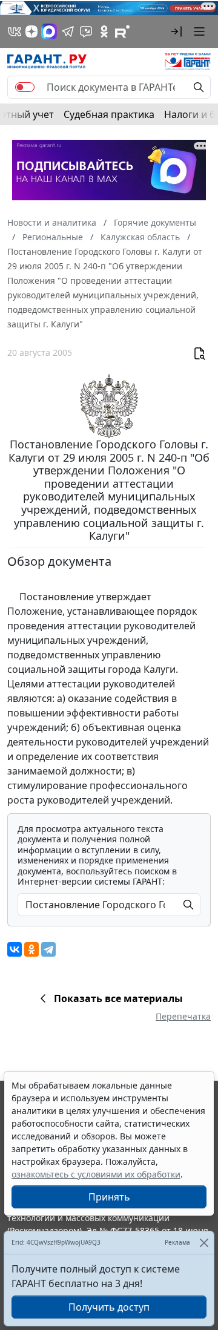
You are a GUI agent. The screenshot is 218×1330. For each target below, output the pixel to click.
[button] (176, 31)
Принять (109, 1197)
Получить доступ (109, 1307)
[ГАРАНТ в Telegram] (68, 31)
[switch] (25, 87)
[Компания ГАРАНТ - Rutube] (122, 31)
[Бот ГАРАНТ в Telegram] (86, 31)
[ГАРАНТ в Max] (49, 31)
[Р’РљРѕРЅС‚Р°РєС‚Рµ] (14, 949)
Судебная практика (109, 114)
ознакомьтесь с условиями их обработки (96, 1174)
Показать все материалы (118, 998)
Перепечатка (183, 1016)
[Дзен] (31, 31)
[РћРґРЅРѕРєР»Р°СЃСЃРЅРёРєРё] (31, 949)
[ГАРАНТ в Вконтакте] (14, 31)
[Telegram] (48, 949)
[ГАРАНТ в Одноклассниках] (104, 31)
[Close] (203, 1242)
